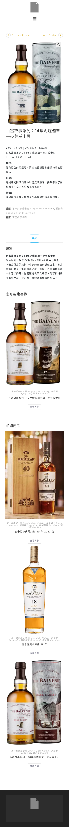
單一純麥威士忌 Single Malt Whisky (33, 208)
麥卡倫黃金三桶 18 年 (34, 644)
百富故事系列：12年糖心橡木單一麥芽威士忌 (34, 397)
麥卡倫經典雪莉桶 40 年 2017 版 (34, 531)
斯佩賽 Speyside (29, 525)
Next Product (50, 35)
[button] (34, 19)
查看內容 (34, 407)
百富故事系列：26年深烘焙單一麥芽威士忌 (34, 757)
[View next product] (60, 35)
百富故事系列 (19, 217)
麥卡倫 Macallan (51, 640)
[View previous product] (8, 35)
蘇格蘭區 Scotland (49, 525)
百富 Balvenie (27, 213)
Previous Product (21, 35)
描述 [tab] (34, 238)
